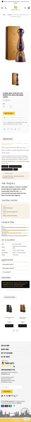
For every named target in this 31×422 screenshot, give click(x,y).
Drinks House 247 (10, 401)
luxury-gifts (15, 124)
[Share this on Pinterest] (11, 129)
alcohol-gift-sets (11, 122)
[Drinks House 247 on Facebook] (5, 396)
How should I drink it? (8, 264)
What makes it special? (8, 268)
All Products (18, 122)
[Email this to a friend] (19, 129)
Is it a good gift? (7, 272)
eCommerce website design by (9, 403)
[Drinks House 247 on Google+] (7, 396)
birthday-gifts (10, 124)
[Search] (5, 7)
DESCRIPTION (7, 139)
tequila (20, 124)
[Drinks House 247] (15, 8)
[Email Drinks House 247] (17, 396)
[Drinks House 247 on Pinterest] (12, 396)
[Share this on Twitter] (4, 129)
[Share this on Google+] (15, 129)
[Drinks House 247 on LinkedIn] (15, 396)
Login (25, 8)
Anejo (22, 122)
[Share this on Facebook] (8, 129)
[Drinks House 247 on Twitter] (2, 396)
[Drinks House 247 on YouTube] (10, 396)
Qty (4, 103)
